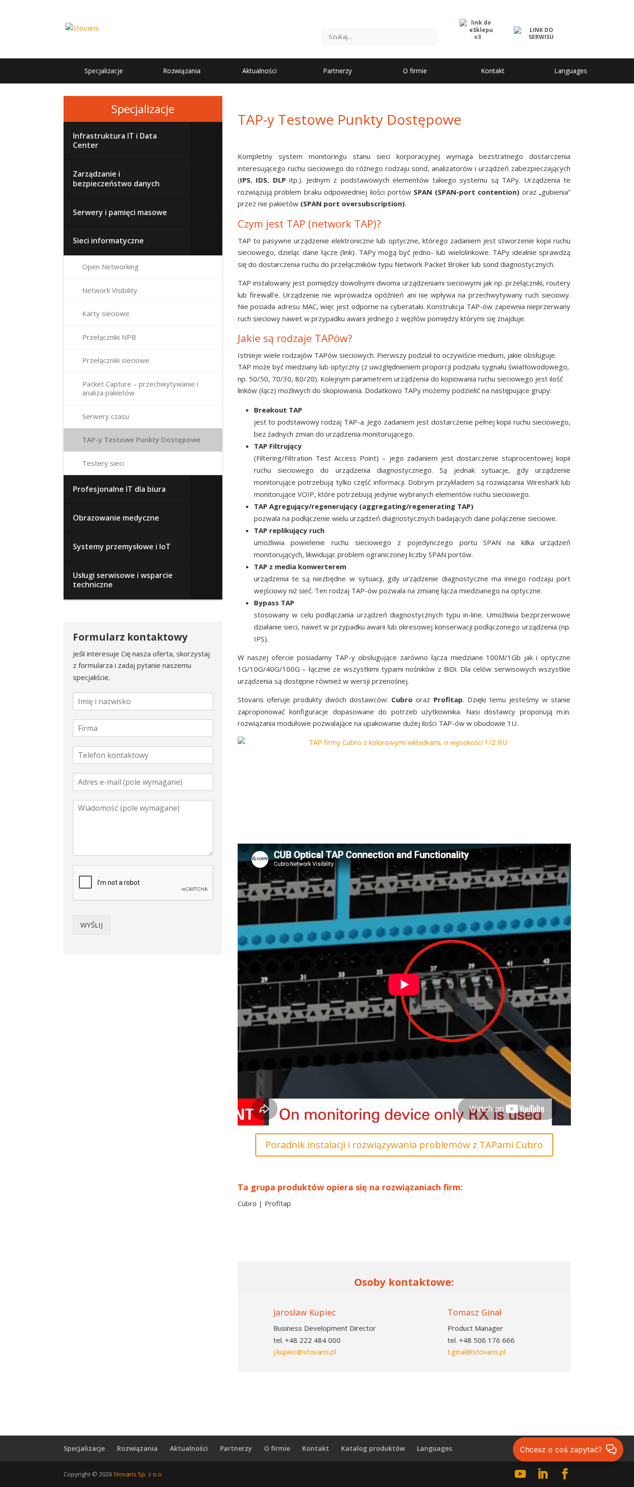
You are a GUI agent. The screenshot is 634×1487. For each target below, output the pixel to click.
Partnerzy (236, 1448)
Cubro (247, 1203)
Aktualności (189, 1448)
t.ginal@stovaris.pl (476, 1351)
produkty (520, 1235)
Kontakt (315, 1448)
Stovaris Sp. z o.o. (138, 1474)
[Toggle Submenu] (206, 141)
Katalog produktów (373, 1448)
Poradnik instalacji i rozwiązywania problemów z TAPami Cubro (404, 1144)
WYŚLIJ (91, 924)
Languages (434, 1448)
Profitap (277, 1203)
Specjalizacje (143, 108)
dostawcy (288, 1235)
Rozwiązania (137, 1448)
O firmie (277, 1448)
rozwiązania (404, 1235)
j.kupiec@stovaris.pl (304, 1351)
